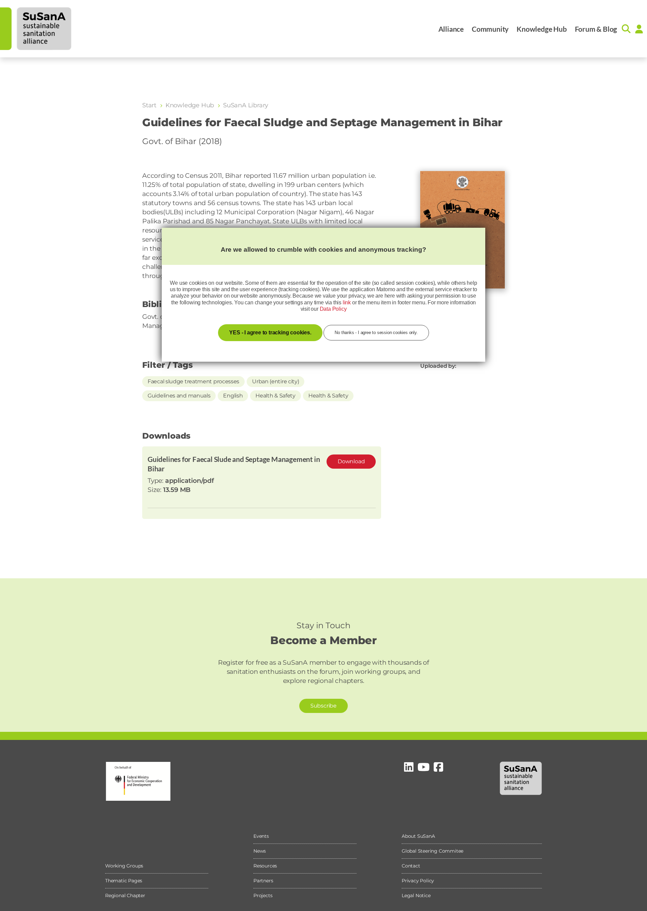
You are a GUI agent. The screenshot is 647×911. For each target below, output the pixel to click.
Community (490, 29)
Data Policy (333, 309)
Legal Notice (416, 895)
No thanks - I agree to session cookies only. (376, 332)
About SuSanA (418, 836)
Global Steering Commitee (432, 851)
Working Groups (124, 866)
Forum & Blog (596, 29)
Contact (411, 866)
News (259, 851)
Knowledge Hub (541, 29)
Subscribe (323, 705)
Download (351, 461)
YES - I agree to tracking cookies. (270, 332)
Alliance (451, 29)
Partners (263, 881)
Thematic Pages (123, 881)
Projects (262, 895)
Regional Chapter (125, 895)
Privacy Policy (418, 881)
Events (261, 836)
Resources (265, 866)
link (347, 302)
